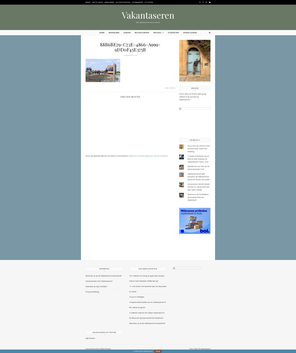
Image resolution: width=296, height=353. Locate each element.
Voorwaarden (137, 2)
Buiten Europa (142, 33)
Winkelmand (109, 2)
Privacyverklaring (92, 292)
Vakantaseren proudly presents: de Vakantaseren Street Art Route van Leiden (199, 177)
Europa (127, 33)
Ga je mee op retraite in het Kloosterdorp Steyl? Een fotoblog (199, 149)
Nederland (114, 33)
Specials (157, 33)
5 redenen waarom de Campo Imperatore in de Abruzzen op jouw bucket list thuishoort (146, 315)
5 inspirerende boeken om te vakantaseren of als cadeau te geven (147, 305)
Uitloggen (149, 2)
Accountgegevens (123, 2)
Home (102, 33)
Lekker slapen (190, 33)
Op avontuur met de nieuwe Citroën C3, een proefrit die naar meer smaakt (199, 187)
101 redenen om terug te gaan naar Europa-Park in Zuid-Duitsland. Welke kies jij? (147, 278)
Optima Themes (105, 349)
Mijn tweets (90, 338)
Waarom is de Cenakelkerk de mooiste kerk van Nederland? (198, 197)
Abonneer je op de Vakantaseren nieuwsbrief (103, 276)
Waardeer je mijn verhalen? (96, 286)
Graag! (158, 351)
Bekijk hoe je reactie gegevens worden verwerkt (148, 156)
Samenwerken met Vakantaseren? (99, 281)
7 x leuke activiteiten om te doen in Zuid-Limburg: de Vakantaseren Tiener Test (198, 159)
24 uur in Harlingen (136, 297)
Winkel (88, 2)
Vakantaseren (148, 15)
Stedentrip (173, 33)
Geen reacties (170, 88)
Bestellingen (97, 2)
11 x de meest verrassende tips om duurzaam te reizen (147, 289)
